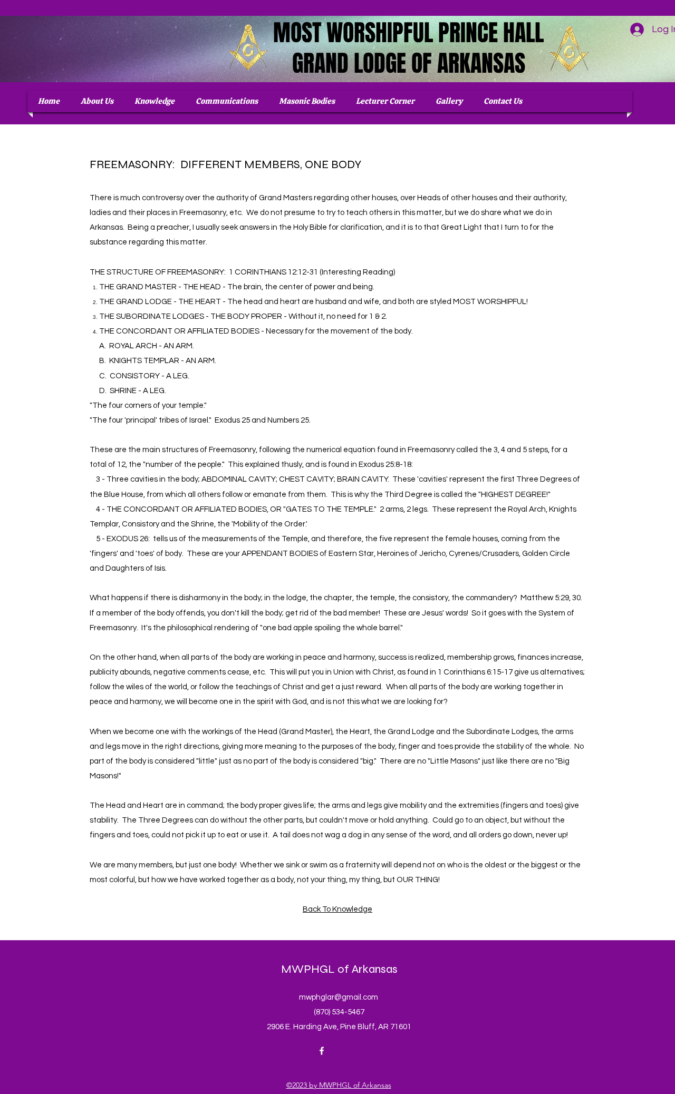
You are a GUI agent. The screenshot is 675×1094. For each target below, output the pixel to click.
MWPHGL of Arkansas (339, 969)
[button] (307, 101)
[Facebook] (321, 1051)
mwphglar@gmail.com (338, 997)
